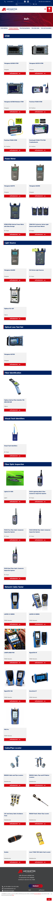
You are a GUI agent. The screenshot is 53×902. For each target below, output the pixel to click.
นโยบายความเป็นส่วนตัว (37, 893)
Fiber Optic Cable (35, 28)
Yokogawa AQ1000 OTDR (11, 63)
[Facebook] (25, 1)
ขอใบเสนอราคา (14, 73)
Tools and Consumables (46, 28)
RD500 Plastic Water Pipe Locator (39, 813)
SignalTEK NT (33, 652)
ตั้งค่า (13, 895)
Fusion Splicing (4, 28)
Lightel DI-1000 (8, 491)
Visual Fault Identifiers (10, 446)
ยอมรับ (49, 899)
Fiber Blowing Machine (25, 28)
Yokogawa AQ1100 (9, 354)
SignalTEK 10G (8, 691)
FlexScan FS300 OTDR (35, 101)
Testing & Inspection (13, 28)
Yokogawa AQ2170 (9, 186)
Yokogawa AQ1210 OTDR (36, 63)
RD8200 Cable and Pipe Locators (13, 775)
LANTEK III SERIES (34, 614)
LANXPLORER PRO (9, 652)
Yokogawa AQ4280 (9, 270)
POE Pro (6, 729)
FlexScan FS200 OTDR (10, 140)
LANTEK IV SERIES (9, 614)
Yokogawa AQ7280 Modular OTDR (14, 101)
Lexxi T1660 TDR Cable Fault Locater (40, 852)
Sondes (6, 852)
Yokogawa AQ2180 (34, 186)
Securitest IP (33, 691)
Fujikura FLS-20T (9, 308)
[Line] (28, 1)
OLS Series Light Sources (36, 270)
